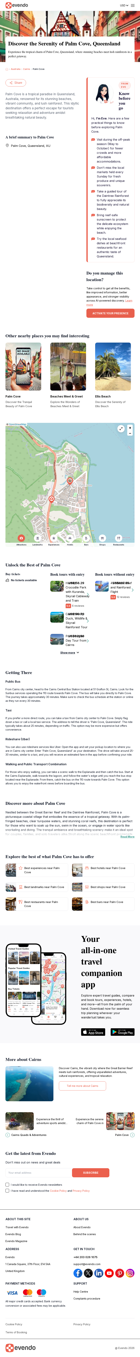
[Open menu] (133, 5)
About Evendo (82, 1227)
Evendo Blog (13, 1234)
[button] (70, 481)
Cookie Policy (58, 1190)
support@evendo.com (86, 1264)
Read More (127, 836)
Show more (67, 652)
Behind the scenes (84, 1234)
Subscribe (90, 1172)
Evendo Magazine (16, 1241)
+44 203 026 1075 (85, 1257)
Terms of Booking (16, 1332)
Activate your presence (110, 313)
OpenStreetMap (17, 424)
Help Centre (80, 1291)
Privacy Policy (81, 1190)
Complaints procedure (86, 1298)
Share (18, 82)
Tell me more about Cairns (82, 1085)
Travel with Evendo (17, 1227)
